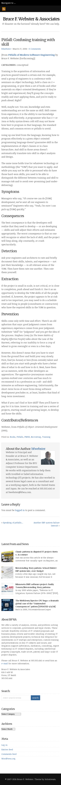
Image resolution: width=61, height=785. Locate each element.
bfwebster (6, 48)
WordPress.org (8, 758)
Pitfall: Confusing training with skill (28, 42)
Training (46, 437)
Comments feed (8, 754)
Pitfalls (20, 437)
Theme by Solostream (44, 779)
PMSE (27, 437)
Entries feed (7, 749)
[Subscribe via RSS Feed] (4, 9)
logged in (20, 510)
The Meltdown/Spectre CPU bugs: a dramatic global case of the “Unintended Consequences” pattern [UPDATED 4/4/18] (37, 603)
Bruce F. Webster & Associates (31, 19)
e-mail (4, 663)
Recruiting (36, 437)
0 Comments (35, 48)
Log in (4, 745)
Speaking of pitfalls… (13, 522)
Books (12, 437)
